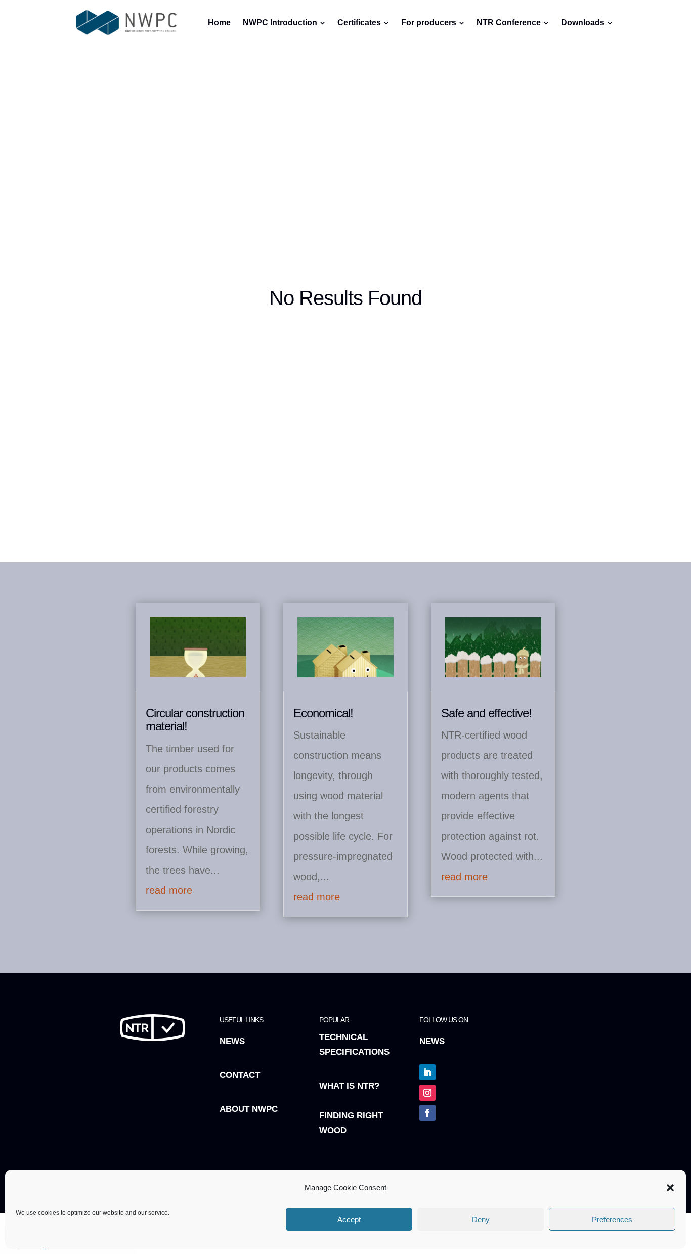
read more (169, 890)
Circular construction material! (195, 719)
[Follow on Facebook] (427, 1113)
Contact (240, 1075)
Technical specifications (354, 1044)
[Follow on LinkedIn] (427, 1072)
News (232, 1041)
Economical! (323, 713)
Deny (481, 1219)
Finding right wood (351, 1123)
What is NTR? (349, 1086)
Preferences (612, 1219)
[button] (670, 1188)
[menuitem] (330, 51)
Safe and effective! (486, 713)
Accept (349, 1219)
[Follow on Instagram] (427, 1093)
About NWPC (249, 1109)
